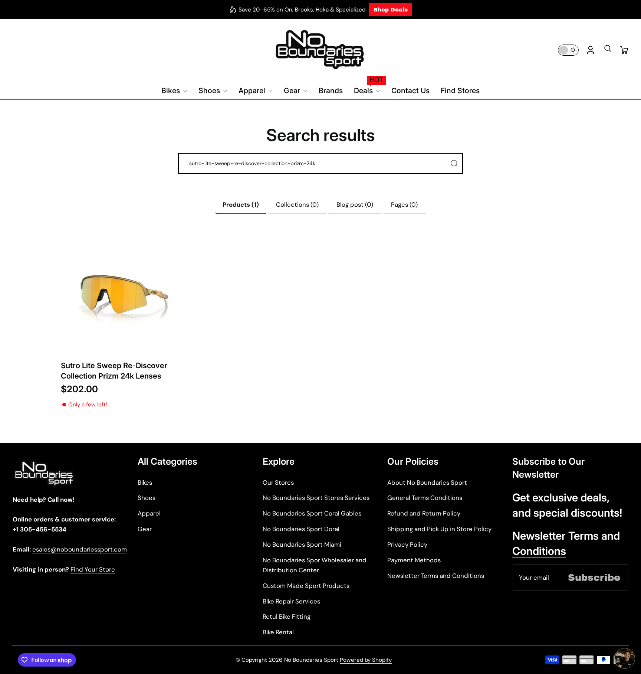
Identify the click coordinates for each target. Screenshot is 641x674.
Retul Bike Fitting (286, 616)
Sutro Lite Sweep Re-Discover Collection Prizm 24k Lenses (114, 370)
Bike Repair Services (291, 601)
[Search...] (454, 163)
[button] (607, 50)
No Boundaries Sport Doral (301, 529)
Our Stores (278, 482)
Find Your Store (92, 569)
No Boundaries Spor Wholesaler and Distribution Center (314, 565)
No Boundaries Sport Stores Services (316, 498)
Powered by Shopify (366, 660)
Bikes (145, 482)
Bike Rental (278, 632)
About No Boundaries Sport (427, 482)
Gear (145, 529)
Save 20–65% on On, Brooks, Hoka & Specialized (302, 9)
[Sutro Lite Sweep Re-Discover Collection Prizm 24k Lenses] (123, 294)
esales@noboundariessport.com (79, 549)
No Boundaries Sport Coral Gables (312, 513)
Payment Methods (414, 560)
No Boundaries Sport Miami (302, 544)
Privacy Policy (407, 544)
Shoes (146, 498)
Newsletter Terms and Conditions (435, 576)
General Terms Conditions (424, 498)
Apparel (149, 513)
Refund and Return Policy (423, 513)
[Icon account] (590, 50)
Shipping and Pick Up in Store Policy (439, 529)
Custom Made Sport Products (306, 586)
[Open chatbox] (624, 658)
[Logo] (321, 50)
